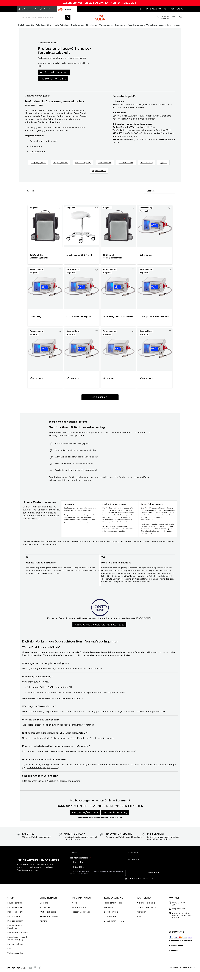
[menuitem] (26, 25)
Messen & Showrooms (49, 916)
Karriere (43, 921)
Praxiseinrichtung (15, 921)
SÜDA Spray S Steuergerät (78, 317)
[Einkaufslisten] (173, 17)
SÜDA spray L (109, 378)
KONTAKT (174, 897)
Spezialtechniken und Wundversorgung (17, 938)
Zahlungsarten (110, 916)
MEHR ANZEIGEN (100, 397)
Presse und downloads (82, 912)
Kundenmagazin (79, 907)
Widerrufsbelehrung (145, 903)
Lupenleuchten (99, 171)
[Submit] (67, 17)
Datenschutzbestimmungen (94, 871)
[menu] (100, 25)
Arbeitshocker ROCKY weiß (79, 255)
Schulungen (45, 907)
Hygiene (163, 162)
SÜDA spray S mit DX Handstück (118, 317)
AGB (138, 916)
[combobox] (44, 17)
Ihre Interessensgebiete (80, 858)
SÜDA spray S (36, 378)
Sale (9, 948)
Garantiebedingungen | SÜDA (42, 767)
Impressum (141, 912)
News (74, 903)
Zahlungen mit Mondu (114, 921)
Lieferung (108, 907)
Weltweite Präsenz (48, 912)
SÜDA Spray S (146, 255)
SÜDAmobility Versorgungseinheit (39, 256)
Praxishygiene (13, 916)
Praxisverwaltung (15, 944)
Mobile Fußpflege (83, 162)
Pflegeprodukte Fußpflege (14, 926)
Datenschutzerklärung (146, 907)
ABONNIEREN (152, 873)
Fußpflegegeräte (38, 162)
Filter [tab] (33, 191)
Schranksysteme (126, 162)
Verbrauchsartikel (15, 953)
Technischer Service (113, 903)
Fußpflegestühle (60, 162)
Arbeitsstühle (147, 162)
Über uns (44, 903)
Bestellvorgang (111, 912)
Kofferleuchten (104, 162)
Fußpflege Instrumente (17, 932)
